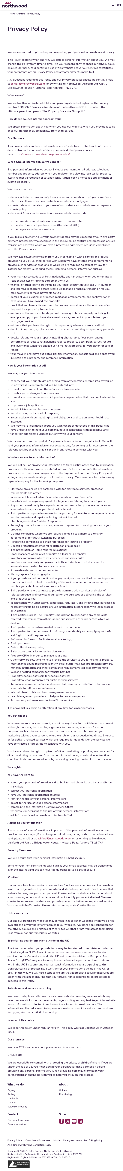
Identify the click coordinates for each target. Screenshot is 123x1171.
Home (12, 13)
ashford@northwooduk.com (28, 84)
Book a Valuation (17, 1124)
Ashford (21, 13)
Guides (63, 1090)
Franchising (65, 1094)
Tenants (12, 1102)
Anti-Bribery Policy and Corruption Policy (30, 1144)
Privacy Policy (15, 1140)
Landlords (13, 1098)
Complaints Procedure (38, 1140)
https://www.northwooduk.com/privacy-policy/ (42, 154)
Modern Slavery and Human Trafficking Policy (78, 1140)
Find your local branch (19, 1120)
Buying (11, 1090)
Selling (11, 1094)
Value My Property (17, 1106)
